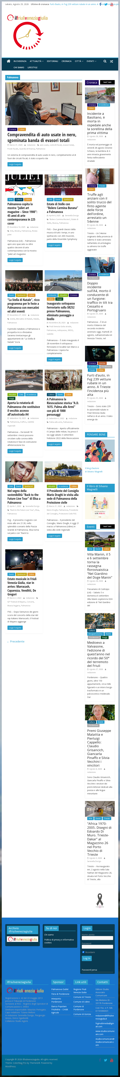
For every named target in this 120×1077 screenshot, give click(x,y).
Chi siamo (19, 67)
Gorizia (102, 363)
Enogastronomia (95, 634)
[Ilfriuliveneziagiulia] (8, 61)
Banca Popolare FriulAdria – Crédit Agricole (59, 1009)
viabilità (50, 334)
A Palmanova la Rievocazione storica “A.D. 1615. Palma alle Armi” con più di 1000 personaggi (63, 407)
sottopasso (62, 330)
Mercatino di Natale (24, 319)
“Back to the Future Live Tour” (22, 510)
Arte (10, 199)
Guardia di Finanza (27, 149)
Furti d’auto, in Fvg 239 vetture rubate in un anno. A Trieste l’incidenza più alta (99, 385)
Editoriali (52, 61)
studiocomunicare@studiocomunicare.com (105, 1041)
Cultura (19, 199)
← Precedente (15, 641)
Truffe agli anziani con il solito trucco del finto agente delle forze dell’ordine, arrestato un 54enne (99, 208)
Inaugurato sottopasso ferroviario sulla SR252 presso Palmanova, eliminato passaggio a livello (61, 311)
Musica (55, 223)
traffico (23, 422)
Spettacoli (68, 199)
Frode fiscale (12, 149)
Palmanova (40, 149)
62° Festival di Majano (16, 602)
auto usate (44, 145)
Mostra (17, 231)
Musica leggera (13, 605)
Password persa (89, 969)
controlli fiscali (56, 145)
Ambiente (52, 295)
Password (86, 943)
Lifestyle (32, 67)
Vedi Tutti (107, 82)
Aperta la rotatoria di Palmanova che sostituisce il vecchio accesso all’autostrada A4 (23, 408)
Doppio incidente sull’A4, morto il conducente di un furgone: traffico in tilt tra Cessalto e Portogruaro (100, 296)
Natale (36, 319)
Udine (21, 129)
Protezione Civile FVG (67, 513)
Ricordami (90, 952)
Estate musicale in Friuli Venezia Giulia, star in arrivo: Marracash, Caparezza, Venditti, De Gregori (21, 586)
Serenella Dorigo (72, 215)
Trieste (102, 186)
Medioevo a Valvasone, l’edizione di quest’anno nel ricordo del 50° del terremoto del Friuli (98, 654)
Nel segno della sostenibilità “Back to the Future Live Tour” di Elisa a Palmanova (23, 496)
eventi (12, 319)
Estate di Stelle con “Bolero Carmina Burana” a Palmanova (62, 208)
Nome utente (88, 934)
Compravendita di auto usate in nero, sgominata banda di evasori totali (42, 137)
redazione (31, 145)
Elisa (37, 510)
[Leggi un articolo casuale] (111, 61)
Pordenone (93, 278)
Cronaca (66, 61)
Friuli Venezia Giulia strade (60, 326)
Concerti (30, 602)
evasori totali (68, 145)
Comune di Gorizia (82, 1014)
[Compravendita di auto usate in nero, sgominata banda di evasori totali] (43, 84)
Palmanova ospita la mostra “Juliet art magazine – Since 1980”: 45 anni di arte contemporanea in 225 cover (22, 213)
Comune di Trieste (82, 997)
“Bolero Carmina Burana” (59, 219)
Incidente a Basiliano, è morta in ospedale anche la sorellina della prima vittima (99, 123)
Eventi (90, 61)
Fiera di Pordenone (60, 994)
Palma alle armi (55, 422)
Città (78, 61)
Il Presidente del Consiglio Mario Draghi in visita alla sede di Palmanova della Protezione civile (63, 496)
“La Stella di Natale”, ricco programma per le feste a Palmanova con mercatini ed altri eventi (23, 305)
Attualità (35, 61)
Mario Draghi (52, 510)
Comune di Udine (81, 1001)
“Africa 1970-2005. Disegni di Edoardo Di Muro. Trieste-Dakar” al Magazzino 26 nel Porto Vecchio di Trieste (99, 839)
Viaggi (59, 299)
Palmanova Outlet (59, 989)
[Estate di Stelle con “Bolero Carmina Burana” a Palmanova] (63, 176)
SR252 (70, 330)
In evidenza (20, 61)
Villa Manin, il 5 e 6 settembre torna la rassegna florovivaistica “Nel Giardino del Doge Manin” (99, 565)
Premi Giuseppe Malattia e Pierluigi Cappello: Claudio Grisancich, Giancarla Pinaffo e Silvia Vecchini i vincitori (99, 748)
